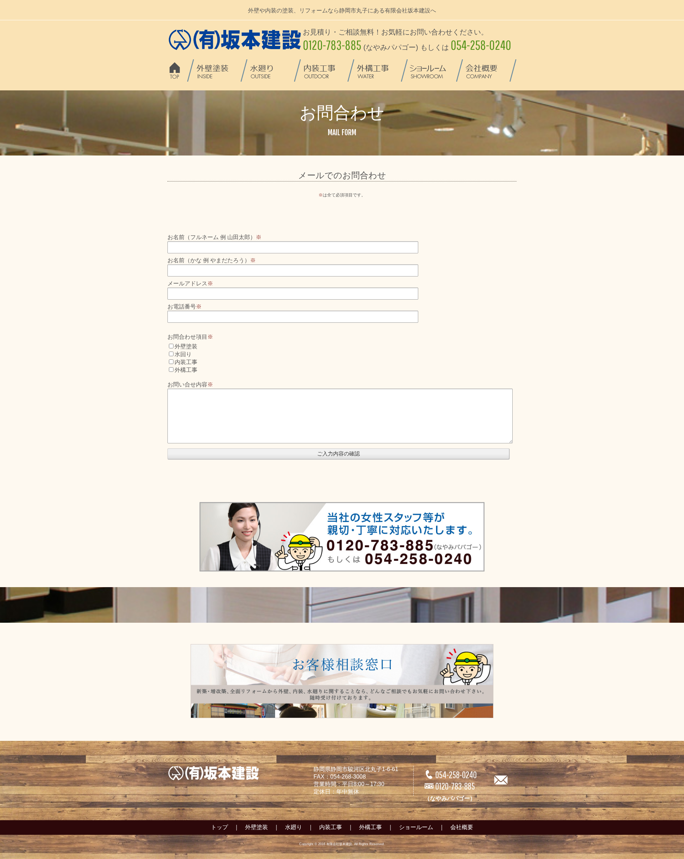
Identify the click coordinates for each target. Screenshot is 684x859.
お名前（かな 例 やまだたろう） (211, 260)
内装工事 (330, 827)
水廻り (293, 827)
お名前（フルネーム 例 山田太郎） (214, 237)
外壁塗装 (256, 827)
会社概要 (461, 827)
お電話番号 (184, 307)
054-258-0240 (450, 774)
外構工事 (370, 827)
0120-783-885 (450, 791)
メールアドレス (190, 283)
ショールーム (416, 827)
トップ (219, 827)
